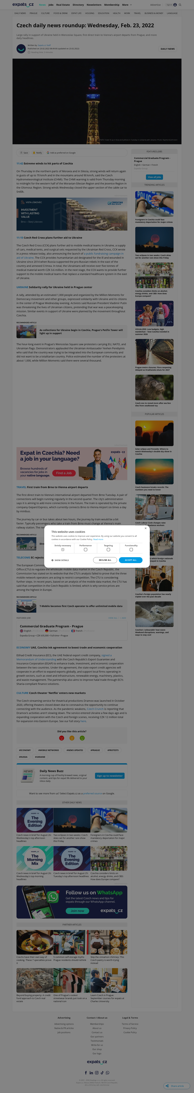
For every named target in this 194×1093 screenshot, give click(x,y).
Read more (98, 539)
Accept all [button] (130, 560)
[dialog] (97, 546)
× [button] (145, 528)
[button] (60, 560)
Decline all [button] (105, 560)
